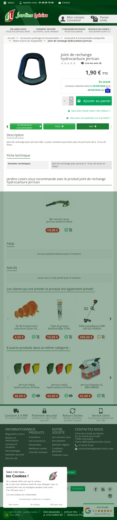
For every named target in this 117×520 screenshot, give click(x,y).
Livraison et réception (11, 445)
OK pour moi (56, 504)
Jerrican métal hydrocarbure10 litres (59, 386)
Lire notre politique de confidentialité (21, 495)
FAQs (57, 126)
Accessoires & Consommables (24, 126)
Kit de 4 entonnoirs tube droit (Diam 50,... (26, 327)
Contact (66, 2)
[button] (6, 514)
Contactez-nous (60, 454)
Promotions (34, 437)
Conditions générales (57, 450)
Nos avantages (12, 450)
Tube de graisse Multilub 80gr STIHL (59, 327)
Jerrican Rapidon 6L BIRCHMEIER (92, 386)
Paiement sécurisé (14, 454)
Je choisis (35, 504)
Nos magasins (51, 512)
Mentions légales (60, 444)
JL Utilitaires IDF (53, 514)
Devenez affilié (12, 514)
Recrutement (58, 440)
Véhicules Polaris (77, 514)
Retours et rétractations (11, 439)
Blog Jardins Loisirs (15, 433)
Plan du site (11, 458)
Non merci (14, 504)
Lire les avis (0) (93, 63)
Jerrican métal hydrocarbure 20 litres (27, 386)
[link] (95, 489)
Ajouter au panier (97, 100)
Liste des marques (38, 452)
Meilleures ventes (38, 448)
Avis (91, 126)
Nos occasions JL (37, 440)
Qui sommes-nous (61, 437)
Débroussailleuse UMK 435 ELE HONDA (92, 327)
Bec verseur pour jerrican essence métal (59, 220)
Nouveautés (35, 444)
